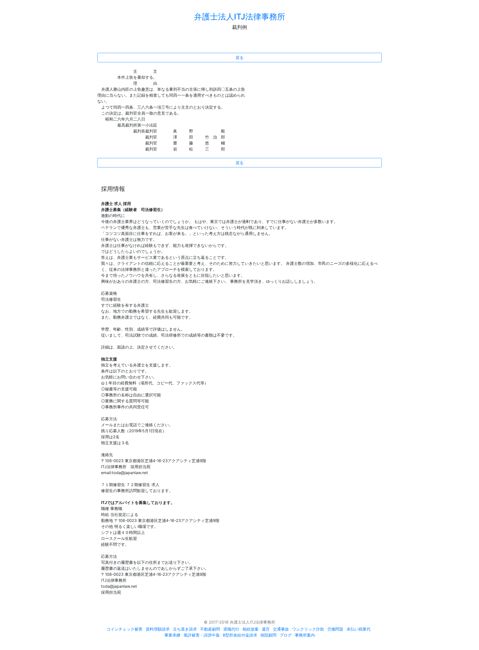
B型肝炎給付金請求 (240, 635)
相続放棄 (250, 629)
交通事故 (281, 629)
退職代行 (231, 629)
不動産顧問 (210, 629)
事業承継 (172, 635)
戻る (239, 57)
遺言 (266, 629)
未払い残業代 (358, 629)
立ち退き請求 (185, 629)
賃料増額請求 (158, 629)
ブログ (286, 635)
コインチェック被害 (124, 629)
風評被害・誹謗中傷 (202, 635)
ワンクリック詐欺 (308, 629)
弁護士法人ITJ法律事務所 (239, 16)
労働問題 (335, 629)
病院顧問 (268, 635)
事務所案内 (305, 635)
